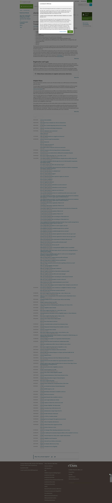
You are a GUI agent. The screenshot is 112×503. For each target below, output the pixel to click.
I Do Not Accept (62, 31)
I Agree (70, 31)
